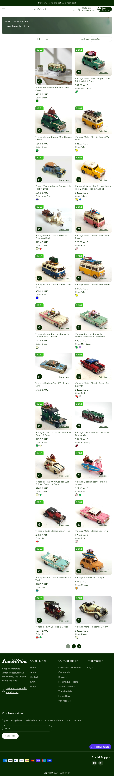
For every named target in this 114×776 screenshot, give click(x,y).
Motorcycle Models (68, 681)
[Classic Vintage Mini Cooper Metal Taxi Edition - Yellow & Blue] (93, 170)
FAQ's (33, 681)
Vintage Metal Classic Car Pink (91, 531)
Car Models (64, 672)
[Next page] (79, 646)
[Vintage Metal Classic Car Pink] (93, 514)
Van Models (64, 700)
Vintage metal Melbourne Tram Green (52, 89)
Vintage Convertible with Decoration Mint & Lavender (90, 335)
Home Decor (64, 696)
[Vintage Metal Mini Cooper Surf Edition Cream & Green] (53, 465)
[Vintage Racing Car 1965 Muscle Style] (53, 367)
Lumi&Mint (65, 773)
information (95, 660)
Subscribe (10, 736)
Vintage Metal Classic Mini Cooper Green (53, 138)
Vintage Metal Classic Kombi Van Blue (53, 286)
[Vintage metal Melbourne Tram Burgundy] (93, 416)
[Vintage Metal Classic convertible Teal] (53, 561)
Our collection (68, 660)
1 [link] (68, 646)
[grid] (38, 39)
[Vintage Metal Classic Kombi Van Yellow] (93, 120)
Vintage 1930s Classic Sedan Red (52, 531)
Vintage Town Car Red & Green (52, 627)
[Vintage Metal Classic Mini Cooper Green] (53, 120)
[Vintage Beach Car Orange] (93, 561)
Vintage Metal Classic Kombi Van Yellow (92, 138)
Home (7, 21)
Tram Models (65, 691)
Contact (34, 677)
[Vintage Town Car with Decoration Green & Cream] (53, 416)
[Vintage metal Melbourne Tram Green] (53, 66)
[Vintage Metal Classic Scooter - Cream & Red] (53, 219)
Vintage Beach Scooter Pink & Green (91, 483)
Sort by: (85, 39)
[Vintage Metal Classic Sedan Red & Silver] (93, 367)
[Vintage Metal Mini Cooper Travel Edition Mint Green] (93, 62)
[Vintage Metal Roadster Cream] (93, 610)
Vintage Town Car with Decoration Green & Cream (53, 433)
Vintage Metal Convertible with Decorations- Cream (52, 335)
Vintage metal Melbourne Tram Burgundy (92, 433)
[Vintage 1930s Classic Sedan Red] (53, 514)
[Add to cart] (39, 81)
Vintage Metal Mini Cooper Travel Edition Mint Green (93, 79)
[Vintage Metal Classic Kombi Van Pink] (93, 219)
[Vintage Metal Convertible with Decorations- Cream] (53, 317)
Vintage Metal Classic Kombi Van (92, 284)
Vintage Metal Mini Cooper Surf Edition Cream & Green (52, 483)
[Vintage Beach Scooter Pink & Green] (93, 465)
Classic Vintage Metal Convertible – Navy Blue (53, 187)
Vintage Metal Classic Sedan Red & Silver (92, 384)
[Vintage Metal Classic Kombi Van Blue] (53, 268)
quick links (38, 660)
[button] (4, 9)
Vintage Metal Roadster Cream (91, 627)
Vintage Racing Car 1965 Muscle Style (52, 384)
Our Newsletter (12, 713)
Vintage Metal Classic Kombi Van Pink (92, 236)
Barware (62, 677)
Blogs (33, 686)
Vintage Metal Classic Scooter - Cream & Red (51, 236)
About (33, 672)
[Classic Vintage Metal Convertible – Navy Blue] (53, 170)
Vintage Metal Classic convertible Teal (53, 579)
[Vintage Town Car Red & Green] (53, 610)
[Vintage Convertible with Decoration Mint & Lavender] (93, 317)
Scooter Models (66, 686)
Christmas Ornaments (69, 667)
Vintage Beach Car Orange (89, 577)
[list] (47, 39)
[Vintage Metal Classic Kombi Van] (93, 268)
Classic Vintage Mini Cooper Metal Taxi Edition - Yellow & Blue (93, 187)
